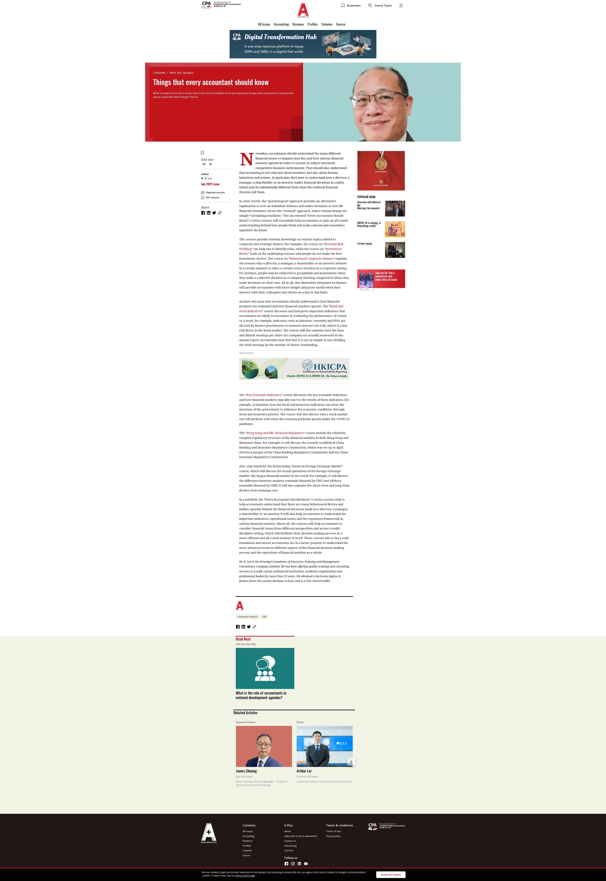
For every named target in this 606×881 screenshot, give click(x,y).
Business (298, 24)
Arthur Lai (304, 771)
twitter (214, 213)
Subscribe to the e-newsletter (300, 836)
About (287, 831)
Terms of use (333, 831)
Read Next (243, 639)
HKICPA (288, 850)
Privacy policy (333, 836)
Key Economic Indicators (264, 395)
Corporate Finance (247, 616)
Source (340, 24)
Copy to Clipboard (220, 213)
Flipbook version (215, 192)
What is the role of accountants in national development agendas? (261, 695)
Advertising (290, 845)
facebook (203, 213)
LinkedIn (209, 213)
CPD (264, 616)
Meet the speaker (181, 72)
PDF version (212, 197)
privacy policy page (245, 875)
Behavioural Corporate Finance (311, 258)
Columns (327, 24)
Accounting (281, 24)
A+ (204, 164)
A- (210, 164)
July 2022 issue (210, 184)
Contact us (290, 840)
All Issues (264, 24)
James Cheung (246, 771)
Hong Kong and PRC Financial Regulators (275, 433)
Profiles (313, 24)
